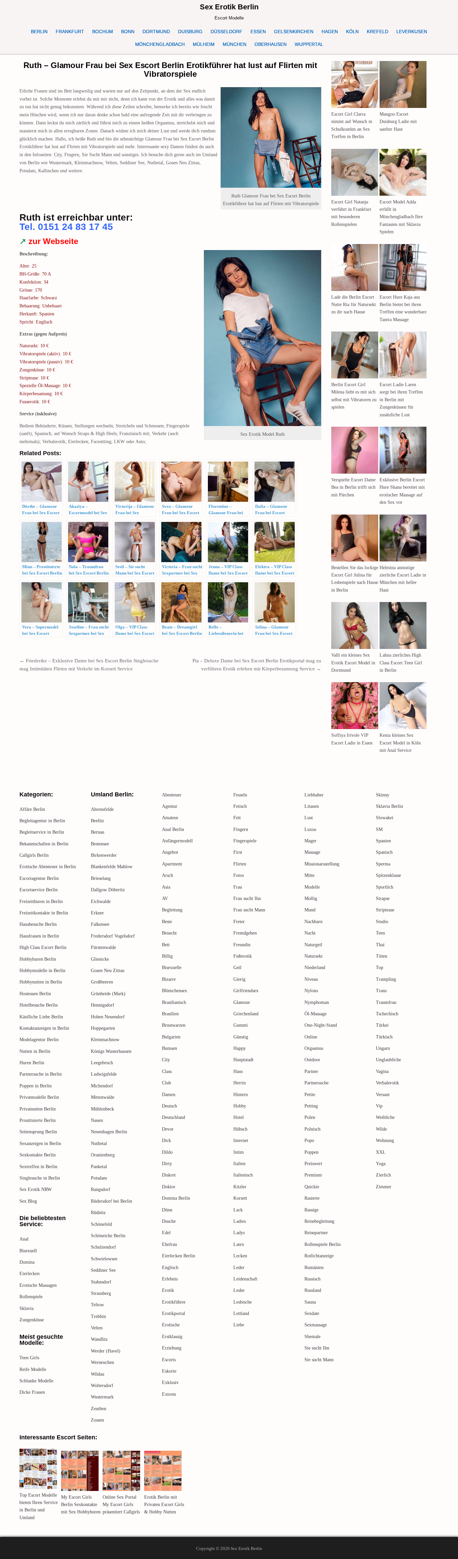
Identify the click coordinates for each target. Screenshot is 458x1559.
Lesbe (238, 1290)
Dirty (167, 1163)
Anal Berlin (173, 829)
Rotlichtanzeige (319, 1255)
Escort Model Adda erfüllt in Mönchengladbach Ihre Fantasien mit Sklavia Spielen (401, 217)
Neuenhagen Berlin (109, 1131)
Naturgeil (313, 944)
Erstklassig (172, 1336)
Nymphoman (316, 1002)
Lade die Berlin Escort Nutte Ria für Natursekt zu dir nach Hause (353, 305)
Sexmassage (315, 1324)
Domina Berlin (176, 1198)
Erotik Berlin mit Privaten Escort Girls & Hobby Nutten (164, 1505)
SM (379, 829)
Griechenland (246, 1013)
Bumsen (169, 1048)
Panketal (99, 1166)
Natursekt (313, 956)
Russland (312, 1290)
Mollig (310, 898)
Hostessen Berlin (35, 993)
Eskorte (169, 1371)
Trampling (386, 979)
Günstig (240, 1036)
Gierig (239, 979)
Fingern (240, 829)
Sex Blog (28, 1201)
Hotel (238, 1117)
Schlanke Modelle (36, 1380)
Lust (308, 817)
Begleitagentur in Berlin (42, 820)
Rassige (311, 1209)
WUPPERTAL (309, 44)
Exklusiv (170, 1382)
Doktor (168, 1186)
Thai (380, 944)
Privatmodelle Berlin (39, 1097)
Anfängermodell (177, 840)
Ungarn (383, 1048)
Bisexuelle (171, 967)
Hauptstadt (243, 1059)
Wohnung (385, 1140)
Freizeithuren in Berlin (41, 901)
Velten (97, 1327)
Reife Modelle (32, 1369)
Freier (239, 921)
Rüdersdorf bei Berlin (111, 1201)
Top (379, 967)
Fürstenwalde (103, 947)
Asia (166, 887)
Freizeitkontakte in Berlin (43, 912)
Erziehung (171, 1348)
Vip (379, 1105)
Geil (237, 967)
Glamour (241, 1002)
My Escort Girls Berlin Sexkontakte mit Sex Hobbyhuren (81, 1505)
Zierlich (383, 1175)
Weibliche (385, 1117)
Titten (381, 956)
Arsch (167, 875)
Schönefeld (101, 1224)
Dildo (167, 1152)
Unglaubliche (388, 1059)
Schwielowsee (104, 1258)
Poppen (311, 1152)
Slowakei (384, 817)
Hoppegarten (103, 1028)
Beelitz (97, 820)
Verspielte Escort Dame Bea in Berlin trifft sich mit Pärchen (353, 487)
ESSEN (258, 31)
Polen (309, 1117)
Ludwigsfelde (104, 1074)
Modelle (312, 887)
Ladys (239, 1232)
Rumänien (314, 1267)
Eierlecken (29, 1273)
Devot (167, 1129)
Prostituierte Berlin (37, 1120)
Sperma (383, 863)
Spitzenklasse (388, 875)
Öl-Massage (315, 1013)
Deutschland (173, 1117)
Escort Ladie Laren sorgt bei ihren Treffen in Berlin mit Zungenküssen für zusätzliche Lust (401, 399)
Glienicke (100, 959)
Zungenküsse (31, 1319)
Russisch (312, 1278)
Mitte (309, 875)
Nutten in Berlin (34, 1051)
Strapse (383, 898)
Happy (239, 1048)
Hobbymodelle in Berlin (42, 970)
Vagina (382, 1071)
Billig (167, 956)
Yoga (381, 1163)
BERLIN (39, 31)
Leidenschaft (245, 1278)
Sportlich (384, 887)
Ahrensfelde (102, 809)
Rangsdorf (100, 1189)
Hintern (240, 1094)
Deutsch (169, 1105)
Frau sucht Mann (249, 909)
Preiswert (313, 1163)
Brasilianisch (174, 1002)
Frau (237, 887)
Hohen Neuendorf (108, 1016)
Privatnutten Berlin (37, 1109)
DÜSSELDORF (226, 31)
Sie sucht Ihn (316, 1348)
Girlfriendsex (246, 990)
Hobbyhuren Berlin (37, 959)
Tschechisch (387, 1013)
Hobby (239, 1105)
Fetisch (240, 806)
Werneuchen (102, 1362)
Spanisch (384, 852)
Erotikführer (174, 1302)
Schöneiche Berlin (108, 1235)
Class (167, 1071)
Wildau (97, 1374)
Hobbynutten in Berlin (40, 981)
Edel (166, 1232)
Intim (238, 1152)
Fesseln (240, 794)
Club (166, 1082)
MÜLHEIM (204, 44)
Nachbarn (313, 921)
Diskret (169, 1175)
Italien (239, 1163)
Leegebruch (102, 1062)
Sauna (310, 1302)
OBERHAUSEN (270, 44)
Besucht (169, 933)
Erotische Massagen (38, 1285)
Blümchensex (174, 990)
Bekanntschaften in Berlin (43, 843)
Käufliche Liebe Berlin (41, 1016)
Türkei (382, 1025)
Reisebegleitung (319, 1221)
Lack (238, 1209)
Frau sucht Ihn (247, 898)
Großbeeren (102, 981)
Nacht (310, 933)
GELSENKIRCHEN (293, 31)
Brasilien (170, 1013)
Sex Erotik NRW (35, 1189)
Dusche (169, 1221)
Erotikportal (173, 1313)
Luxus (310, 829)
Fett (237, 817)
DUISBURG (190, 31)
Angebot (170, 852)
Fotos (238, 875)
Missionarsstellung (321, 863)
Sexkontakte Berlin (37, 1154)
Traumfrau (386, 1002)
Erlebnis (170, 1278)
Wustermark (102, 1396)
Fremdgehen (245, 933)
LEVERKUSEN (411, 31)
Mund (310, 909)
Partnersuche (316, 1082)
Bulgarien (171, 1036)
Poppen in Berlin (35, 1085)
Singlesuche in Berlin (39, 1178)
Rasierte (312, 1198)
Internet (240, 1140)
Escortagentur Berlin (39, 878)
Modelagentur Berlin (39, 1039)
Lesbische (242, 1302)
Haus (238, 1071)
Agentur (169, 806)
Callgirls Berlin (34, 855)
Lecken (240, 1255)
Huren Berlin (31, 1062)
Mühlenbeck (102, 1109)
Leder (238, 1267)
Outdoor (312, 1059)
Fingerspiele (244, 840)
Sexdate (311, 1313)
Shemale (312, 1336)
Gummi (240, 1025)
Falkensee (100, 924)
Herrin (239, 1082)
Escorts (169, 1359)
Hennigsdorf (102, 1005)
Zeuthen (98, 1408)
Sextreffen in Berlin (38, 1166)
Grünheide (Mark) (108, 993)
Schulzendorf (103, 1247)
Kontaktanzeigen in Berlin (44, 1028)
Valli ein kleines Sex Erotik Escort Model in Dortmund (353, 663)
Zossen (97, 1420)
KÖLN (352, 31)
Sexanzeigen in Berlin (40, 1143)
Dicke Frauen (32, 1392)
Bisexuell (28, 1250)
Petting (311, 1105)
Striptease (385, 909)
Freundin (241, 944)
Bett (166, 944)
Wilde (381, 1129)
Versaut (383, 1094)
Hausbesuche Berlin (38, 924)
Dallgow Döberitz (108, 889)
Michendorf (102, 1085)
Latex (238, 1244)
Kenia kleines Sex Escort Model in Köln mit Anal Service (400, 743)
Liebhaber (314, 794)
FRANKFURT (70, 31)
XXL (381, 1152)
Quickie (311, 1186)
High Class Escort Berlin (42, 947)
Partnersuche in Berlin (40, 1074)
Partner (311, 1071)
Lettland (241, 1313)
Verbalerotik (387, 1082)
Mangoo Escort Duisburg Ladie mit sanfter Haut (398, 122)
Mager (310, 840)
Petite (309, 1094)
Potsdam (99, 1178)
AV (165, 898)
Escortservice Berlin (38, 889)
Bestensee (100, 843)
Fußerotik (242, 956)
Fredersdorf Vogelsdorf (113, 936)
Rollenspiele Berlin (322, 1244)
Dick (166, 1140)
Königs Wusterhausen (111, 1051)
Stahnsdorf (101, 1281)
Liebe (238, 1324)
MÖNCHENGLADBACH (160, 44)
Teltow (97, 1304)
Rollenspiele (31, 1296)
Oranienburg (103, 1154)
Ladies (239, 1221)
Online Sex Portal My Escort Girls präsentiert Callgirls (121, 1505)
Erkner (97, 912)
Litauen (311, 806)
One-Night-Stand (320, 1025)
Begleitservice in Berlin (41, 832)
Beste (167, 921)
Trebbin (98, 1316)
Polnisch (312, 1129)
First (237, 852)
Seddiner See (103, 1270)
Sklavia (26, 1308)
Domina (27, 1262)
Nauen (97, 1120)
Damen (168, 1094)
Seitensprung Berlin (38, 1131)
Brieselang (101, 878)
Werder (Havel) (105, 1351)
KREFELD (377, 31)
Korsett (240, 1198)
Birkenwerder (104, 855)
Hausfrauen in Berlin (39, 936)
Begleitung (172, 909)
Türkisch (384, 1036)
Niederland (314, 967)
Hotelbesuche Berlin (38, 1005)
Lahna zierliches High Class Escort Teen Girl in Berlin (401, 663)
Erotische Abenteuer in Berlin (47, 866)
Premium (313, 1175)
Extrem (169, 1394)
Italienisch (243, 1175)
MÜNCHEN (234, 44)
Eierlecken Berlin (178, 1255)
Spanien (383, 840)
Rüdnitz (98, 1212)
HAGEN (330, 31)
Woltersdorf (102, 1385)
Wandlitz (99, 1339)
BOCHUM (102, 31)
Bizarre (169, 979)
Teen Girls (29, 1357)
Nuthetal (99, 1143)
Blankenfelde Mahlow (111, 866)
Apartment (172, 863)
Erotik (168, 1290)
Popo (309, 1140)
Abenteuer (171, 794)
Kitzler (239, 1186)
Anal (23, 1239)
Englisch (170, 1267)
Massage (312, 852)
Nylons (311, 990)
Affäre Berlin (32, 809)
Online (310, 1036)
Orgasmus (313, 1048)
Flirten (239, 863)
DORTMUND (156, 31)
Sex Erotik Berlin (229, 7)
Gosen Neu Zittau (107, 970)
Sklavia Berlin (389, 806)
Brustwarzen (173, 1025)
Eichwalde (101, 901)
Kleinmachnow (105, 1039)
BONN (127, 31)
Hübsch (240, 1129)
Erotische (171, 1324)
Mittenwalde (102, 1097)
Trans (381, 990)
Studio (382, 921)
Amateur (170, 817)
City (166, 1059)
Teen (380, 933)
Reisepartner (316, 1232)
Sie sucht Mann (319, 1359)
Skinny (382, 794)
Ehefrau (169, 1244)
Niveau (311, 979)
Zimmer (383, 1186)
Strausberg (101, 1293)
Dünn (167, 1209)
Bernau (97, 832)
